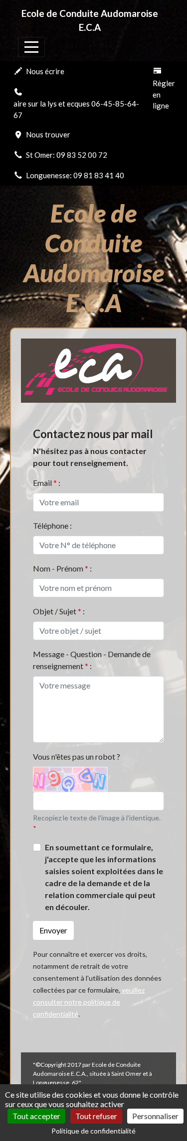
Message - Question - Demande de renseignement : (92, 660)
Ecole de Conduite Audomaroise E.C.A (89, 20)
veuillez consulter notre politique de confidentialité (89, 1002)
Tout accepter (36, 1116)
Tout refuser (96, 1116)
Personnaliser (155, 1116)
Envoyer (53, 930)
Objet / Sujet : (59, 611)
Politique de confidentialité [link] (93, 1131)
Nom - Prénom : (62, 568)
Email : (46, 482)
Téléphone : (52, 525)
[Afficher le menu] (31, 47)
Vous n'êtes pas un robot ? (76, 756)
